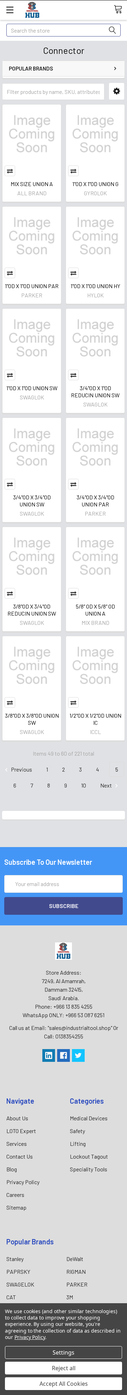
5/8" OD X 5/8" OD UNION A (95, 610)
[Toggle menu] (9, 9)
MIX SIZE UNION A (32, 183)
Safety (77, 1130)
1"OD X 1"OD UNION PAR (32, 285)
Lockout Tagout (89, 1156)
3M (69, 1297)
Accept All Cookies (64, 1384)
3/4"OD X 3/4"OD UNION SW (32, 501)
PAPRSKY (18, 1271)
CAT (11, 1297)
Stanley (15, 1258)
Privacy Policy (23, 1181)
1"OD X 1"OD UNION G (95, 183)
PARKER (76, 1284)
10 (83, 785)
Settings (63, 1352)
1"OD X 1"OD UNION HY (95, 285)
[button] (117, 91)
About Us (17, 1118)
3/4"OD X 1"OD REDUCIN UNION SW (95, 391)
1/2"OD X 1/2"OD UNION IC (95, 719)
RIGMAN (76, 1271)
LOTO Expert (21, 1130)
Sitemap (16, 1207)
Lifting (78, 1143)
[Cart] (120, 9)
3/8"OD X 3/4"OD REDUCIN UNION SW (31, 610)
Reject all (63, 1368)
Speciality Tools (88, 1169)
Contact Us (19, 1156)
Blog (11, 1169)
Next (106, 785)
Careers (15, 1194)
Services (16, 1143)
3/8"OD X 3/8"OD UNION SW (32, 719)
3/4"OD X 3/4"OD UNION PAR (95, 501)
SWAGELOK (20, 1284)
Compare (10, 171)
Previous (21, 769)
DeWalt (74, 1258)
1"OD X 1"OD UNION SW (32, 388)
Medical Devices (89, 1118)
